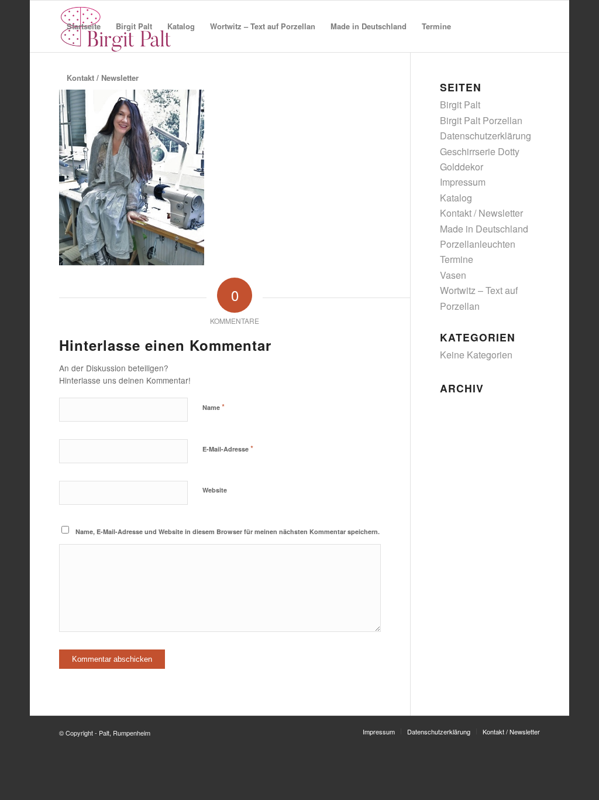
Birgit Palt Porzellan (481, 120)
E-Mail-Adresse (227, 448)
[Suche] (157, 78)
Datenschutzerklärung (485, 135)
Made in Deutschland (484, 228)
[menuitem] (83, 26)
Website (214, 490)
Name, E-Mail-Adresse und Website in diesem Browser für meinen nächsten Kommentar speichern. (227, 531)
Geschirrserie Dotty (479, 151)
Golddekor (461, 166)
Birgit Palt (460, 104)
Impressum (463, 182)
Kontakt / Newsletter (481, 213)
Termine (456, 259)
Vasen (453, 275)
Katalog (456, 197)
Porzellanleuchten (477, 244)
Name (213, 406)
